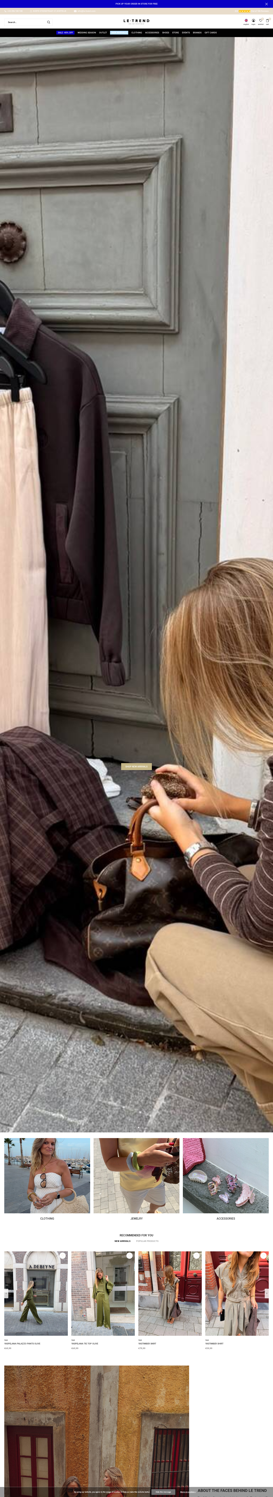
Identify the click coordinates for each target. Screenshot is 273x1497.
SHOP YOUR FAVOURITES (136, 766)
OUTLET (103, 32)
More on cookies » (188, 1492)
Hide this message (163, 1492)
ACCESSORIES (152, 32)
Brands (197, 32)
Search (49, 22)
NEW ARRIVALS (119, 32)
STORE (175, 32)
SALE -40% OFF (65, 32)
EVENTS (186, 32)
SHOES (165, 32)
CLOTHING (136, 32)
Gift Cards (211, 32)
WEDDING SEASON (87, 32)
